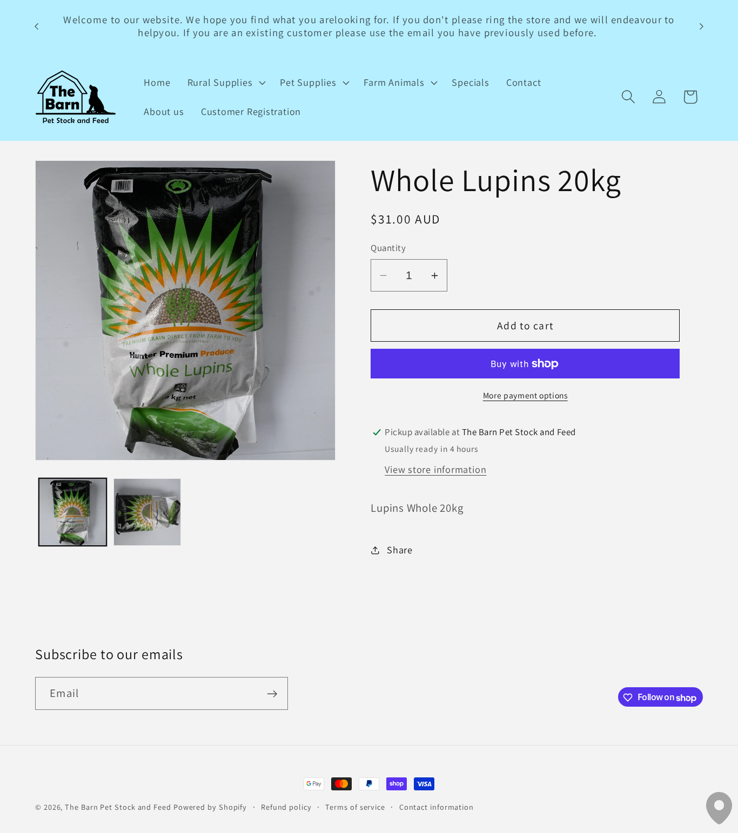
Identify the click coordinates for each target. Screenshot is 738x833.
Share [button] (400, 549)
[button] (225, 82)
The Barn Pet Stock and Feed (118, 807)
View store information (435, 469)
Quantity (388, 248)
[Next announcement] (702, 26)
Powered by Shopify (210, 807)
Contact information (436, 807)
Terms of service (355, 807)
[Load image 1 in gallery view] (72, 512)
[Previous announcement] (37, 26)
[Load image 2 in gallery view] (147, 512)
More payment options (525, 395)
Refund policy (286, 807)
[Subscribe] (272, 694)
